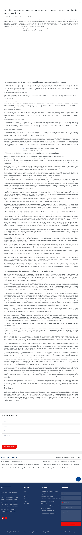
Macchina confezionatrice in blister (51, 498)
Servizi (25, 496)
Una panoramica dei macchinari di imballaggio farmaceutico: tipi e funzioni (62, 461)
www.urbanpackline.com (46, 532)
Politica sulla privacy (69, 532)
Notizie (78, 457)
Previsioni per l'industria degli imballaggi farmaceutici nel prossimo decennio (21, 468)
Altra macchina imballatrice (48, 513)
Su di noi (26, 498)
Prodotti (26, 494)
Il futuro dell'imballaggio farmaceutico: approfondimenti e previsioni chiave (62, 464)
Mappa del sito (58, 532)
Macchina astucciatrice (47, 510)
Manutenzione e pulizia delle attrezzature (65, 457)
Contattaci (26, 503)
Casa (25, 491)
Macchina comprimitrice (48, 496)
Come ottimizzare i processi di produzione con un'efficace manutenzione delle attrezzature (21, 464)
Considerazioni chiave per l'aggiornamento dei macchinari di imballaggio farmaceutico (13, 461)
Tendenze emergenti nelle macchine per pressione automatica (59, 468)
